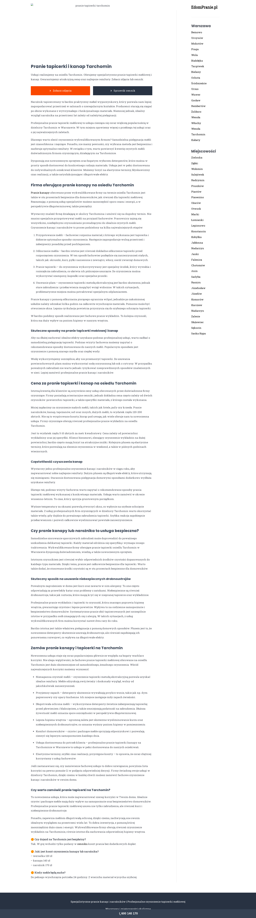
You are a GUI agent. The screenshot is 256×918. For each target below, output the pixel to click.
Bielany (196, 72)
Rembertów (198, 106)
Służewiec (197, 322)
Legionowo (198, 225)
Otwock (196, 208)
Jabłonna (197, 242)
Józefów (196, 293)
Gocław (195, 100)
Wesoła (195, 117)
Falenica (196, 259)
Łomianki (197, 220)
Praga (195, 49)
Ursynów (197, 38)
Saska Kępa (198, 333)
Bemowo (196, 32)
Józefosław (198, 288)
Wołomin (197, 169)
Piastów (196, 191)
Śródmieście (199, 83)
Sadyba (195, 276)
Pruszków (197, 186)
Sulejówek (197, 174)
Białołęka (197, 60)
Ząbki (194, 163)
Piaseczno (197, 197)
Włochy (196, 123)
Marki (195, 214)
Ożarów (196, 203)
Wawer (195, 94)
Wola (194, 55)
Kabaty (195, 140)
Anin (194, 271)
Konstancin (198, 231)
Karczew (196, 305)
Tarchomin (198, 134)
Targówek (197, 66)
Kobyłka (196, 237)
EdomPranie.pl (204, 7)
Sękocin (196, 327)
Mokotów (197, 43)
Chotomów (198, 265)
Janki (195, 254)
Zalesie (195, 316)
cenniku (82, 844)
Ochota (195, 77)
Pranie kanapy (40, 192)
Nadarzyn (197, 248)
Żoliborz (196, 111)
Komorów (197, 299)
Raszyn (196, 282)
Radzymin (197, 180)
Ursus (195, 89)
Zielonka (196, 157)
